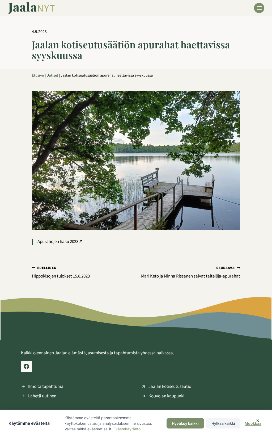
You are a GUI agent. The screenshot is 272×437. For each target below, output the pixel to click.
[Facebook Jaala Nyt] (26, 366)
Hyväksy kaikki (185, 423)
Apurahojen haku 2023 (57, 241)
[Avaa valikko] (259, 8)
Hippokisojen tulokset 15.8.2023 (61, 272)
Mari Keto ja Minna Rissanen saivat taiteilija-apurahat (190, 272)
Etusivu (38, 75)
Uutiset (52, 75)
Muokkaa (253, 423)
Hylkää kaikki (223, 423)
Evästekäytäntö (127, 429)
